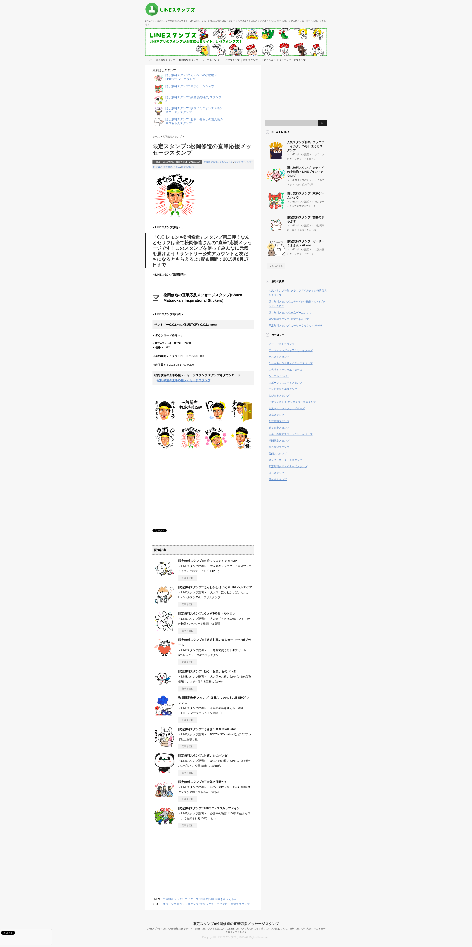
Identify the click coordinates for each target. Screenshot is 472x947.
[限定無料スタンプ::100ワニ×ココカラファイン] (164, 824)
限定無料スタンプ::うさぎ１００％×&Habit (207, 729)
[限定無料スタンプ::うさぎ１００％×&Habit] (164, 745)
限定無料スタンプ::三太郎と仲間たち (202, 781)
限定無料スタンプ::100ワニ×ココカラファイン (209, 808)
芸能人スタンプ (278, 453)
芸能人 (176, 167)
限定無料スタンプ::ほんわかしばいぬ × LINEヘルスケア (215, 587)
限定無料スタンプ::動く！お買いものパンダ (207, 671)
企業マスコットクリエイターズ (287, 408)
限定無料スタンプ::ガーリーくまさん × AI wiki (295, 325)
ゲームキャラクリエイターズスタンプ (291, 363)
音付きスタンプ (278, 479)
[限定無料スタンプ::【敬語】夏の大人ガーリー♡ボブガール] (164, 656)
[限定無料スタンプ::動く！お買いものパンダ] (164, 687)
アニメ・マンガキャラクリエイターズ (291, 350)
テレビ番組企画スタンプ (283, 389)
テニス (159, 167)
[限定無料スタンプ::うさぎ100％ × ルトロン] (164, 629)
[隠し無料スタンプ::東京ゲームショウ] (276, 208)
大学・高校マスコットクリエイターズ (291, 434)
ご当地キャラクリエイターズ (285, 369)
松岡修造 (168, 167)
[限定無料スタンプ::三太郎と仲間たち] (164, 798)
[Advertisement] (183, 488)
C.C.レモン (227, 162)
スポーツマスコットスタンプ (285, 382)
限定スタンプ (188, 167)
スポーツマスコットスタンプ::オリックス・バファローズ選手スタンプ (206, 904)
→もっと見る (276, 266)
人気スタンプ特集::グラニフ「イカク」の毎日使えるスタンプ (305, 146)
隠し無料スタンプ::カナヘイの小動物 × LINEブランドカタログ (305, 171)
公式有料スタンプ (279, 421)
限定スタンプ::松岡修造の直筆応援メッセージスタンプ (236, 924)
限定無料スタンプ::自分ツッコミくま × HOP (207, 560)
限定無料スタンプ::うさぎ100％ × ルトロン (206, 613)
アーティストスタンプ (281, 343)
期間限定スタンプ (188, 60)
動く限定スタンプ (279, 427)
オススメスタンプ (279, 356)
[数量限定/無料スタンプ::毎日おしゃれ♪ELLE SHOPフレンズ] (164, 714)
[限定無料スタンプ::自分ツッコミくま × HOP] (164, 577)
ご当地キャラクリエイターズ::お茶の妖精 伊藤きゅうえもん (200, 899)
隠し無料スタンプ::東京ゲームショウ (290, 312)
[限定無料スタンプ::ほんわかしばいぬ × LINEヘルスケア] (164, 603)
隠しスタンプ (250, 60)
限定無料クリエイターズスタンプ (288, 466)
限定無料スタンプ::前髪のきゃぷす (289, 319)
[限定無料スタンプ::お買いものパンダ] (164, 771)
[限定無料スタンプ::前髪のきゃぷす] (276, 232)
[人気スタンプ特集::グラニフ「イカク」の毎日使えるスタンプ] (276, 157)
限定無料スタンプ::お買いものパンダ (202, 755)
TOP (149, 60)
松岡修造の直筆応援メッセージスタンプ (183, 380)
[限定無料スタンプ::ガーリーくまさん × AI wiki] (276, 256)
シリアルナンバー (211, 60)
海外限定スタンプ (165, 60)
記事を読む (187, 578)
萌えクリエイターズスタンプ (285, 459)
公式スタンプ (232, 60)
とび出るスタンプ (279, 395)
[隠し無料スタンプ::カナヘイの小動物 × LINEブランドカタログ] (276, 182)
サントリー (239, 162)
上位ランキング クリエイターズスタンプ (284, 60)
